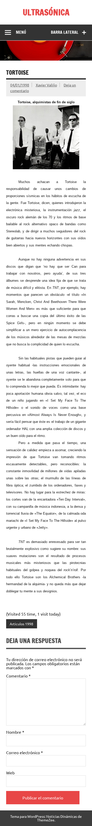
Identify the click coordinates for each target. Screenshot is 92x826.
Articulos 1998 (21, 623)
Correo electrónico (24, 752)
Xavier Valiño (46, 85)
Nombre (15, 732)
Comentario (18, 676)
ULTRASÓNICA (46, 12)
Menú (21, 32)
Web (10, 773)
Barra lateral (64, 32)
